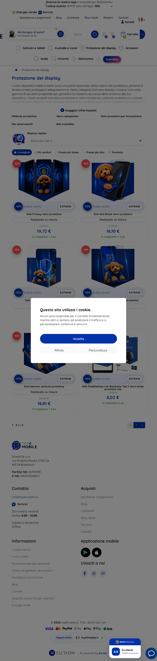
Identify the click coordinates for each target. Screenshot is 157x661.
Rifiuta (59, 350)
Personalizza (98, 350)
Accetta (78, 339)
